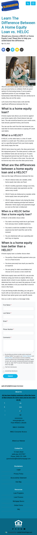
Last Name (7, 313)
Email (5, 321)
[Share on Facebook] (3, 50)
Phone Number (8, 329)
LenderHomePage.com (24, 532)
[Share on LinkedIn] (12, 50)
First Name (7, 305)
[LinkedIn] (21, 529)
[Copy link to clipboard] (22, 50)
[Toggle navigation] (33, 3)
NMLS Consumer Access (18, 432)
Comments (7, 337)
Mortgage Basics (18, 501)
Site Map (19, 482)
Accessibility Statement (18, 478)
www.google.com (18, 420)
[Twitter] (15, 529)
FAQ (18, 509)
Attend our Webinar (18, 441)
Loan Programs (18, 493)
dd (20, 415)
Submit (10, 376)
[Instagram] (18, 529)
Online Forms (18, 505)
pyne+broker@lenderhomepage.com (19, 459)
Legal (18, 470)
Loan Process (18, 497)
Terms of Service (27, 356)
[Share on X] (8, 50)
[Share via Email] (17, 50)
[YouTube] (24, 529)
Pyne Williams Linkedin (18, 423)
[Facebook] (12, 529)
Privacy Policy (8, 357)
